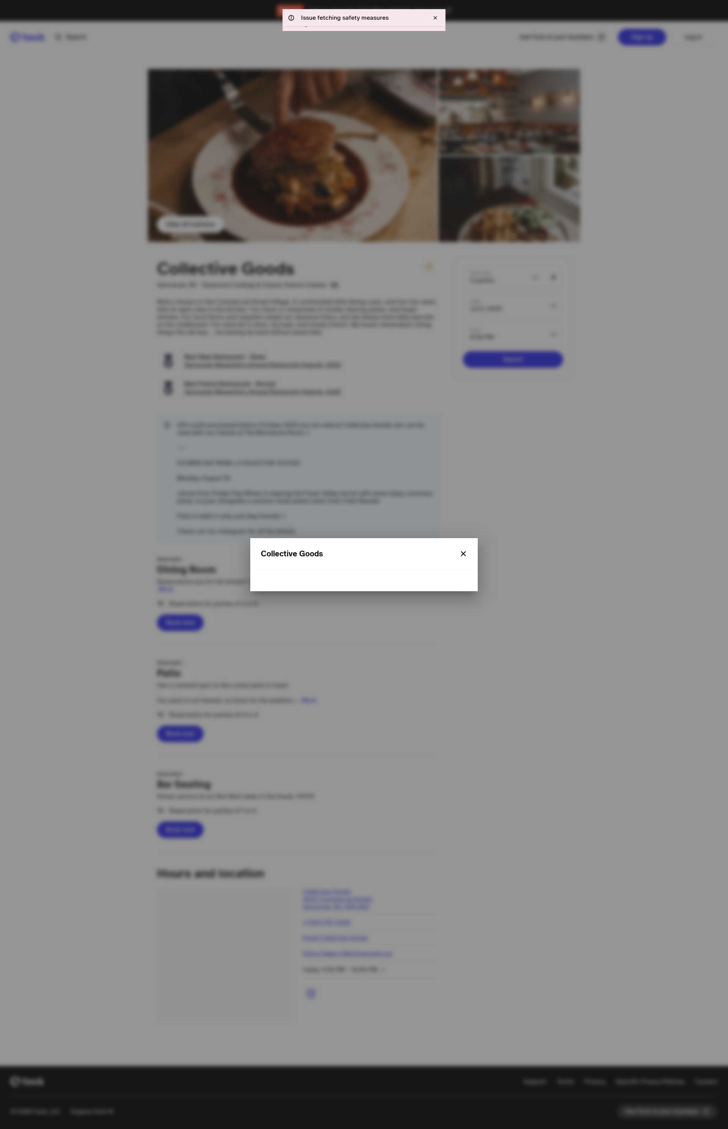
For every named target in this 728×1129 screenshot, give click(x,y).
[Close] (463, 553)
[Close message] (435, 18)
